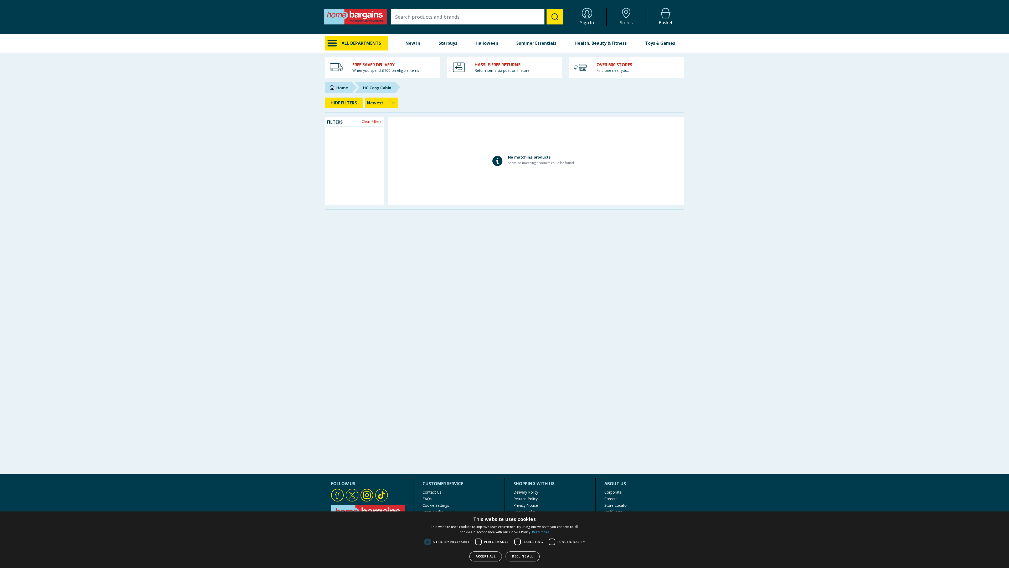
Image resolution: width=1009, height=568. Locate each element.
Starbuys (448, 43)
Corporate (613, 492)
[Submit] (555, 16)
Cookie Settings (436, 505)
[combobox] (477, 16)
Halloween (487, 43)
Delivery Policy (525, 492)
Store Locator (616, 505)
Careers (610, 498)
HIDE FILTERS (344, 103)
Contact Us (432, 492)
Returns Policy (525, 498)
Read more (540, 532)
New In (412, 43)
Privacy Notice (525, 505)
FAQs (427, 498)
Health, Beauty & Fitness (601, 43)
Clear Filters (372, 121)
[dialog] (504, 539)
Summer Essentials (536, 43)
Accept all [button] (486, 556)
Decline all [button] (522, 556)
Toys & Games (660, 43)
